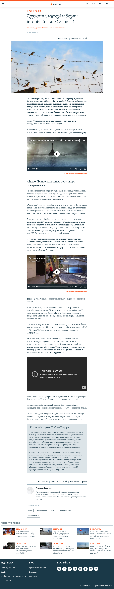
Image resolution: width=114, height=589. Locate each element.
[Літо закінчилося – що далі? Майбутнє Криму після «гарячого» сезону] (9, 531)
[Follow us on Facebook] (59, 569)
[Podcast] (91, 569)
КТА (93, 4)
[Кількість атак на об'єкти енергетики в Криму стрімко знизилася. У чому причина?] (83, 545)
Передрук (33, 572)
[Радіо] (107, 3)
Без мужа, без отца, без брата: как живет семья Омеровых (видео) (59, 258)
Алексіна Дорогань (34, 28)
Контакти (33, 576)
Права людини (34, 11)
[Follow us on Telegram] (75, 569)
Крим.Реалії (36, 143)
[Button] (63, 38)
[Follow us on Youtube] (70, 569)
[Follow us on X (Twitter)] (64, 569)
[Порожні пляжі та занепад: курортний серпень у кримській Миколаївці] (46, 531)
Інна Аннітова (60, 28)
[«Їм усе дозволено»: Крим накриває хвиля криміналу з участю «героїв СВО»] (9, 545)
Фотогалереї (57, 529)
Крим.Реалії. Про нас (37, 568)
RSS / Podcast (6, 581)
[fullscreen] (85, 169)
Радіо (3, 572)
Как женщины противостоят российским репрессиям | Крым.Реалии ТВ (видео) (66, 140)
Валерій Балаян (48, 28)
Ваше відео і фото (8, 568)
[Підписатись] (96, 569)
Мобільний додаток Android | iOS (14, 576)
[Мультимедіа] (100, 3)
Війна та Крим (21, 529)
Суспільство (21, 544)
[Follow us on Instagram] (80, 569)
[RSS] (85, 569)
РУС (87, 4)
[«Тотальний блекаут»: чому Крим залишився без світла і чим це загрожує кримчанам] (83, 531)
